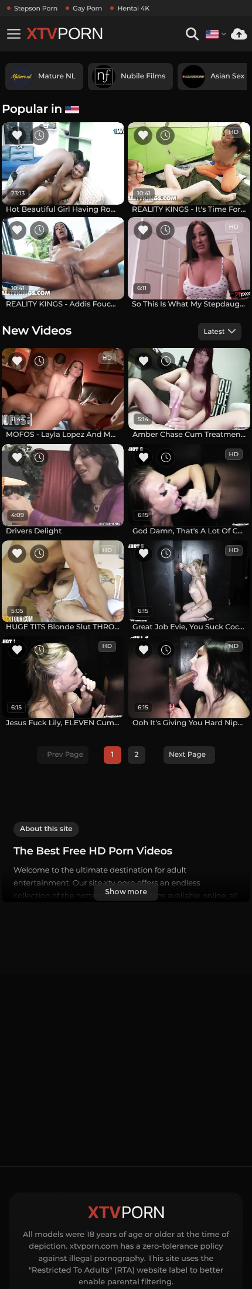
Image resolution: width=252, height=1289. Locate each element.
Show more (126, 891)
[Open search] (192, 34)
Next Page (187, 754)
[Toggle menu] (13, 34)
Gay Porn (87, 8)
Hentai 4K (133, 8)
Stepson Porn (35, 8)
